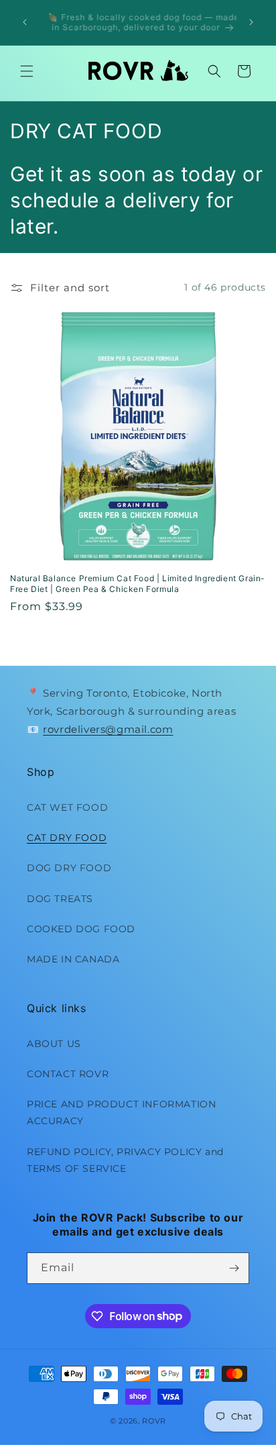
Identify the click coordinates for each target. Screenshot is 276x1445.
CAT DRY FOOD (67, 838)
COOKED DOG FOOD (81, 929)
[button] (27, 71)
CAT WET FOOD (67, 807)
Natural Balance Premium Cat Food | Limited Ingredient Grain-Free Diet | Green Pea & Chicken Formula (137, 583)
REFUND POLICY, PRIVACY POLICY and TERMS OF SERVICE (125, 1160)
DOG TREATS (60, 899)
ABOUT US (54, 1044)
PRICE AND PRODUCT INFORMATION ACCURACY (121, 1112)
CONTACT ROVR (68, 1074)
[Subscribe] (234, 1268)
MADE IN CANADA (73, 959)
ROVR (154, 1421)
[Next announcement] (251, 22)
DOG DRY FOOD (69, 868)
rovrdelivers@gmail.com (108, 729)
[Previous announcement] (25, 22)
